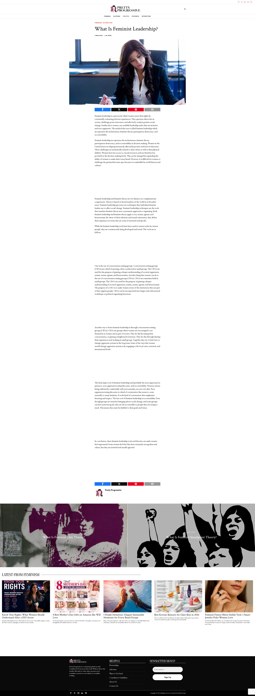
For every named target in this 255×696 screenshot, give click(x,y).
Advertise (112, 669)
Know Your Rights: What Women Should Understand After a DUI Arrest (23, 616)
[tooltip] (238, 2)
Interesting (107, 23)
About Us (113, 681)
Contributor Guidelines (118, 677)
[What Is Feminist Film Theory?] (63, 535)
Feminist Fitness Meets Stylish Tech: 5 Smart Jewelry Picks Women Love (227, 616)
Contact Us (113, 686)
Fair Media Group (180, 693)
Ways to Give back (116, 673)
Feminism (98, 23)
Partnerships (114, 665)
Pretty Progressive (113, 490)
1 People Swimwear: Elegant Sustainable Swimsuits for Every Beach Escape (123, 616)
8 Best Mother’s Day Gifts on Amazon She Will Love (77, 616)
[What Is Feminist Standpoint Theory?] (191, 535)
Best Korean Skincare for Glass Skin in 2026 (176, 614)
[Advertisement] (127, 183)
